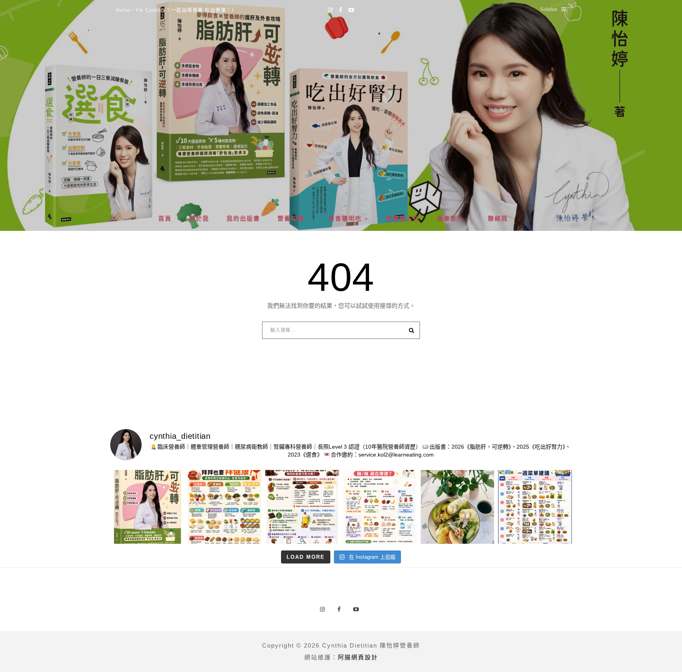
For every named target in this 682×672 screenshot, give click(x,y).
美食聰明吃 (345, 218)
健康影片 (450, 218)
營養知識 (290, 218)
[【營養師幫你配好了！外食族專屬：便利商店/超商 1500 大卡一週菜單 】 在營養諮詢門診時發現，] (535, 507)
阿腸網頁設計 (358, 657)
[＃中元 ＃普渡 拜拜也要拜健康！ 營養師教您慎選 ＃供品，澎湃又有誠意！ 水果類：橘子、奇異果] (225, 507)
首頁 (165, 218)
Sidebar (548, 9)
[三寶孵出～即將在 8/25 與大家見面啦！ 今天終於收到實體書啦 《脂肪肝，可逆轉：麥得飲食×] (147, 507)
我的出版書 (243, 218)
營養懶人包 (403, 218)
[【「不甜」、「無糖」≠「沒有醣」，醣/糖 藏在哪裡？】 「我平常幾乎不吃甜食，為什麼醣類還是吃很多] (380, 507)
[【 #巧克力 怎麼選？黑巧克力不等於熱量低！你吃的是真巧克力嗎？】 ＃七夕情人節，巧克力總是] (302, 507)
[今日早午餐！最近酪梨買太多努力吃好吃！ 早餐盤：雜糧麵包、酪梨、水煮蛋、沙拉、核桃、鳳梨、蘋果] (458, 507)
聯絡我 (498, 218)
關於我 (199, 218)
